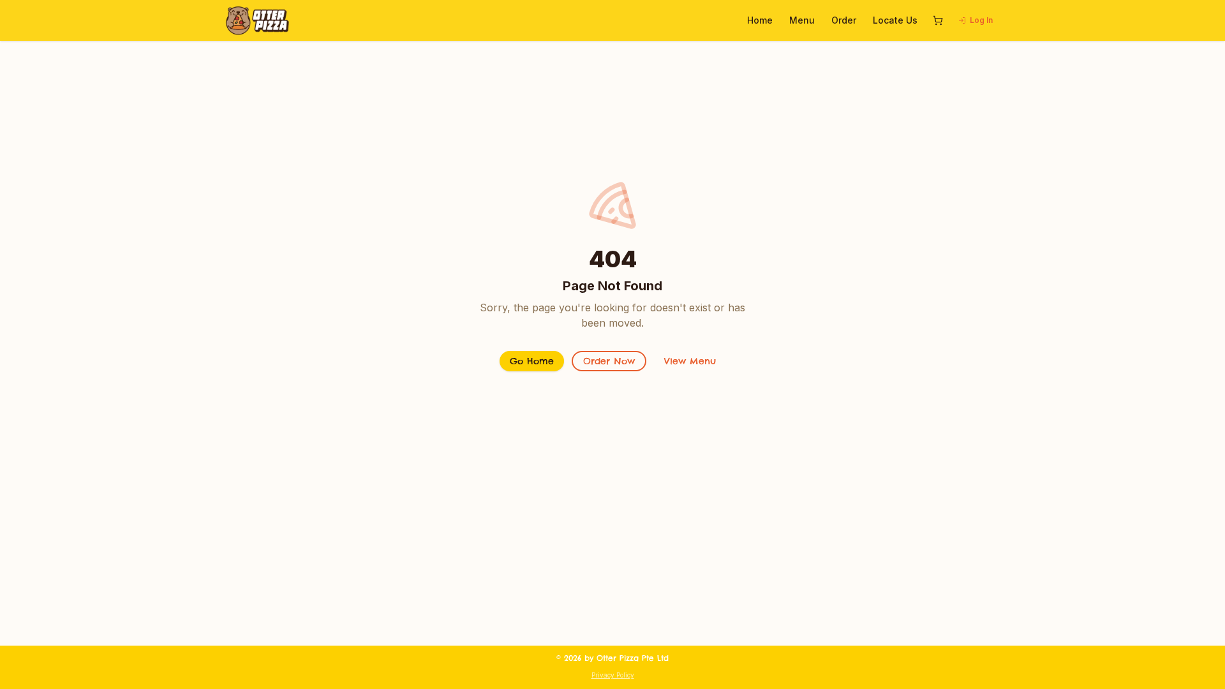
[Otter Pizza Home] (257, 20)
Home (760, 20)
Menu (802, 20)
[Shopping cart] (938, 20)
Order (843, 20)
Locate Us (895, 20)
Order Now (609, 361)
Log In (981, 20)
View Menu (690, 361)
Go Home (532, 361)
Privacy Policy (612, 675)
